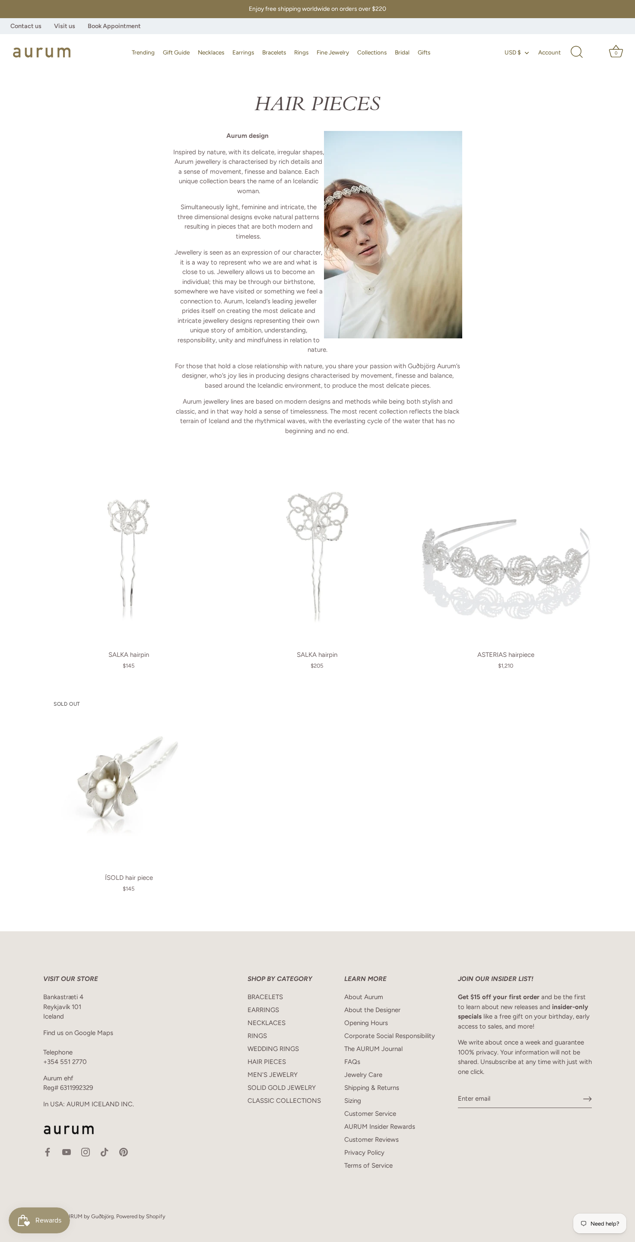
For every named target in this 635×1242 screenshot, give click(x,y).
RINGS (257, 1036)
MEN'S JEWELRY (273, 1075)
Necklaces (211, 52)
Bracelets (274, 52)
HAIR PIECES (267, 1062)
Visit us (64, 26)
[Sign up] (587, 1099)
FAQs (352, 1062)
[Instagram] (85, 1152)
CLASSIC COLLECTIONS (284, 1101)
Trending (143, 52)
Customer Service (370, 1114)
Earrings (243, 52)
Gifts (424, 52)
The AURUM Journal (373, 1049)
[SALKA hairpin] (129, 556)
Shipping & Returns (371, 1088)
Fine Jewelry (333, 52)
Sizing (352, 1101)
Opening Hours (366, 1023)
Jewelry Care (363, 1075)
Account (549, 52)
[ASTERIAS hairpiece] (505, 556)
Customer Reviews (371, 1139)
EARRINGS (263, 1010)
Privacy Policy (364, 1152)
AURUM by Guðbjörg (88, 1216)
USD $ (513, 52)
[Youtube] (66, 1152)
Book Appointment (114, 26)
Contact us (25, 26)
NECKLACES (267, 1023)
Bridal (402, 52)
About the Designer (372, 1010)
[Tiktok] (104, 1152)
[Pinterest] (123, 1152)
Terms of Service (368, 1165)
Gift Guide (176, 52)
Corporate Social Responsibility (389, 1036)
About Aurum (363, 997)
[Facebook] (47, 1152)
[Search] (576, 52)
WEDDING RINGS (273, 1049)
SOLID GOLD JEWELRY (282, 1088)
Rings (301, 52)
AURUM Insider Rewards (379, 1127)
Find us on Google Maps (78, 1033)
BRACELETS (265, 997)
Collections (372, 52)
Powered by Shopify (140, 1216)
